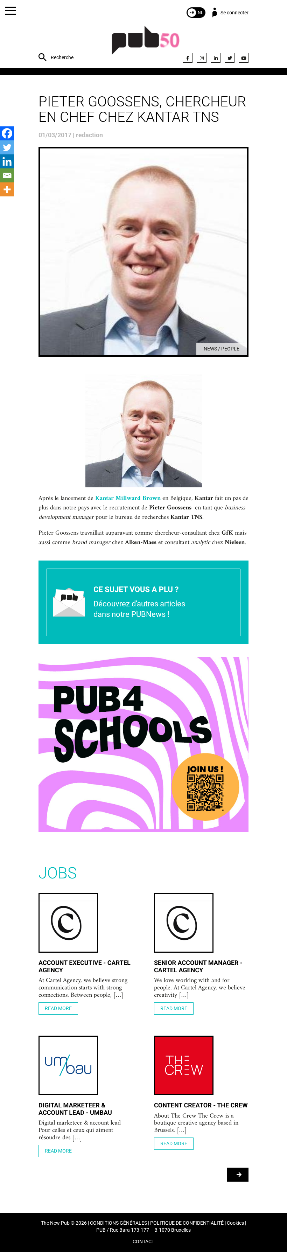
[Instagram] (201, 58)
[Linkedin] (7, 161)
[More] (7, 189)
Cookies (235, 1223)
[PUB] (145, 44)
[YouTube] (243, 58)
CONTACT (143, 1241)
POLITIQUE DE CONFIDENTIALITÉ (187, 1223)
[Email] (7, 175)
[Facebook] (187, 58)
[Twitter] (229, 58)
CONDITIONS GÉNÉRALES (118, 1223)
